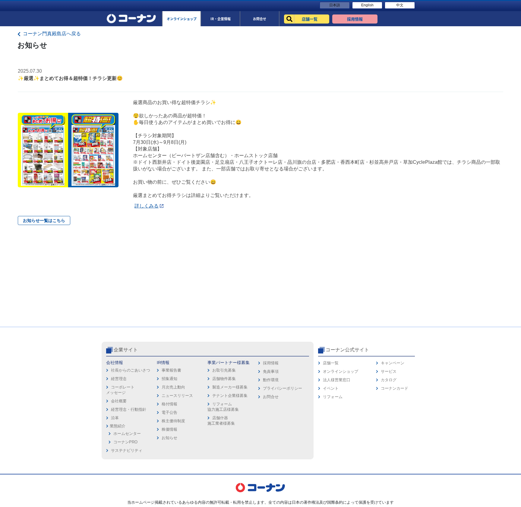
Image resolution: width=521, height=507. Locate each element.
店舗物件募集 (224, 378)
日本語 (334, 5)
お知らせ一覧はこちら (44, 220)
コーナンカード (394, 388)
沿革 (115, 418)
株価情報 (169, 429)
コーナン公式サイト (347, 349)
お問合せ (271, 397)
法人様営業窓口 (336, 380)
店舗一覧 (331, 363)
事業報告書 (171, 370)
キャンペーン (392, 363)
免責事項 (271, 371)
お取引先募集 (224, 370)
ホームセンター (127, 433)
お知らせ (169, 438)
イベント (331, 388)
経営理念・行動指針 (128, 409)
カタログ (388, 380)
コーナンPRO (125, 442)
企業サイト (126, 349)
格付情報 (169, 404)
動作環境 (271, 380)
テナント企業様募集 (230, 395)
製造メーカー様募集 (230, 387)
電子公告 (169, 412)
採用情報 (271, 363)
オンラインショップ (340, 371)
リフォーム (333, 397)
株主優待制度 (173, 421)
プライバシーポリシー (282, 388)
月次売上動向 (173, 387)
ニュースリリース (177, 395)
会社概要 (119, 401)
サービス (388, 371)
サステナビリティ (126, 450)
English (367, 5)
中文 (399, 5)
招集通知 (169, 378)
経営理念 (119, 378)
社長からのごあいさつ (130, 370)
